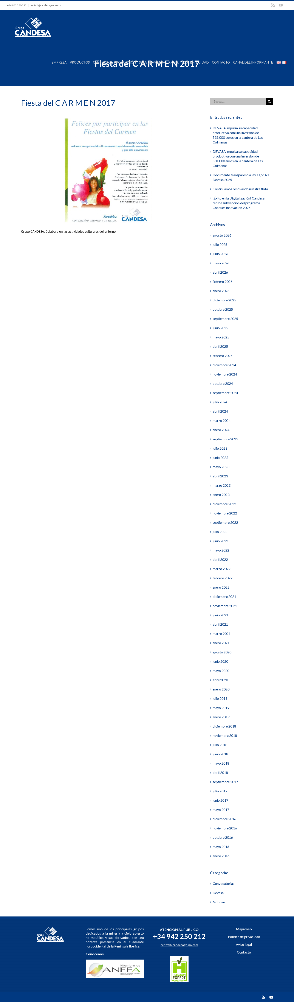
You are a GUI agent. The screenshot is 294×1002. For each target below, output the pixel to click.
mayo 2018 (221, 763)
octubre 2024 (223, 383)
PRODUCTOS (80, 62)
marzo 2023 (222, 485)
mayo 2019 (221, 708)
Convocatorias (223, 883)
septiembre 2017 (225, 782)
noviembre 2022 (225, 513)
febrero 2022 (222, 578)
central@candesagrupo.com (46, 5)
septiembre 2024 (225, 393)
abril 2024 (220, 411)
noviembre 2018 (225, 735)
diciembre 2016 (224, 819)
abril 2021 (220, 624)
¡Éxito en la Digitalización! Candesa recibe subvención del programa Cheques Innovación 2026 (239, 203)
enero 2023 (221, 494)
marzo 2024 (222, 420)
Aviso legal (244, 944)
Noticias (219, 902)
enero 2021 (221, 643)
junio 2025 (220, 328)
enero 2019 (221, 717)
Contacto (244, 952)
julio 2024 (220, 402)
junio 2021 (220, 615)
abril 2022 (220, 559)
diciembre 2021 (224, 596)
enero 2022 (221, 587)
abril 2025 (220, 346)
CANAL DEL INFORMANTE (253, 62)
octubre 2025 (223, 309)
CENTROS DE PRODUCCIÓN (114, 62)
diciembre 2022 (224, 504)
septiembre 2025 (225, 318)
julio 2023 (220, 448)
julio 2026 (220, 244)
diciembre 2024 (224, 365)
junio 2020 (220, 661)
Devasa (218, 893)
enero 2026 (221, 291)
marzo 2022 (222, 569)
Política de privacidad (244, 937)
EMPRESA (59, 62)
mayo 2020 (221, 671)
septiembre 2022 (225, 522)
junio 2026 (220, 254)
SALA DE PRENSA (152, 62)
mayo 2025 (221, 337)
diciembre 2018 (224, 726)
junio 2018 (220, 754)
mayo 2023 (221, 467)
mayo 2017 (221, 809)
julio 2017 (220, 791)
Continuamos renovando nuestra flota (240, 189)
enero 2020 (221, 689)
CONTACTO (221, 62)
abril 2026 (220, 272)
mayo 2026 (221, 263)
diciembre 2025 (224, 300)
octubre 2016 (223, 837)
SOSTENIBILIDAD (195, 62)
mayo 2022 (221, 550)
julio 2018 (220, 745)
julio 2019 (220, 698)
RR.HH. (173, 62)
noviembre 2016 (225, 828)
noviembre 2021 (225, 606)
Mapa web (244, 929)
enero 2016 (221, 856)
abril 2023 (220, 476)
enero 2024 (221, 430)
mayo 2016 (221, 847)
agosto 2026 (222, 235)
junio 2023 (220, 457)
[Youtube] (281, 5)
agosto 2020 (222, 652)
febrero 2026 (222, 281)
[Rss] (273, 5)
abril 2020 (220, 680)
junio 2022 (220, 541)
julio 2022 (220, 532)
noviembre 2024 (225, 374)
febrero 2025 (222, 356)
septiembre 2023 (225, 439)
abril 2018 (220, 772)
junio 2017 (220, 800)
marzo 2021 (222, 633)
